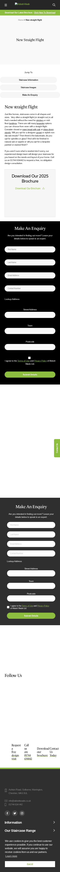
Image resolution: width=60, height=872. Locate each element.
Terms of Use (23, 361)
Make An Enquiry (30, 95)
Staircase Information (28, 80)
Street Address (30, 309)
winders (39, 120)
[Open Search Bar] (54, 5)
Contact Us (57, 448)
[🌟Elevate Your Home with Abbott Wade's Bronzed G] (29, 706)
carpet (39, 132)
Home (20, 20)
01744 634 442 (16, 805)
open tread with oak (31, 129)
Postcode (30, 341)
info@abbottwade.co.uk (20, 801)
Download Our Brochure (27, 188)
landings (13, 123)
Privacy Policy (40, 361)
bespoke (40, 123)
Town (30, 325)
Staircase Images (28, 87)
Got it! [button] (30, 864)
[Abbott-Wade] (29, 5)
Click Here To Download (44, 12)
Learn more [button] (11, 856)
